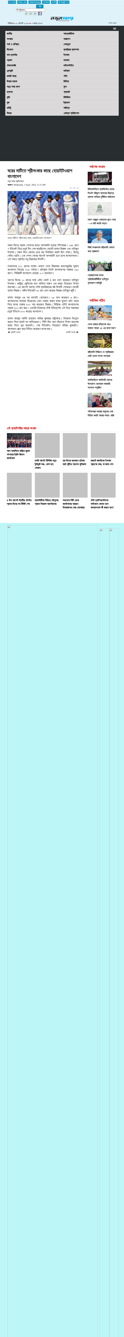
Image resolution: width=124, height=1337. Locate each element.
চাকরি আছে (11, 76)
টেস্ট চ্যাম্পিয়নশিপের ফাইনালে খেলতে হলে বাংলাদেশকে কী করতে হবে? (102, 504)
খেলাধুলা (67, 44)
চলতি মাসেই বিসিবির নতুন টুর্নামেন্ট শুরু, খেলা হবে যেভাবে (45, 464)
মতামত (66, 60)
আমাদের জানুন (34, 2)
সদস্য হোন (22, 2)
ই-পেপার (12, 2)
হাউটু (9, 107)
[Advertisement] (62, 138)
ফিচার (9, 113)
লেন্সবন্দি (10, 70)
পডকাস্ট (46, 2)
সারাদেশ (67, 38)
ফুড (65, 86)
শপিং (65, 76)
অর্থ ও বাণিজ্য (13, 44)
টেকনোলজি (11, 65)
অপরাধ (10, 38)
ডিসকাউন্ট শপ (64, 2)
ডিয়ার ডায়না (12, 81)
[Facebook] (36, 15)
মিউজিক (67, 97)
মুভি (8, 97)
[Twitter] (31, 15)
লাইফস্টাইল (69, 65)
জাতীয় (9, 33)
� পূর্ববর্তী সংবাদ (14, 332)
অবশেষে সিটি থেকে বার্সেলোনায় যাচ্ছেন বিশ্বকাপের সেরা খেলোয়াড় (74, 504)
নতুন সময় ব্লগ (13, 86)
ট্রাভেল (67, 102)
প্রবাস (9, 60)
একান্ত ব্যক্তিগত (71, 113)
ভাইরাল (67, 70)
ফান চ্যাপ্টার (12, 54)
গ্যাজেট (67, 91)
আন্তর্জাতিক (69, 33)
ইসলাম (66, 54)
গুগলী (54, 2)
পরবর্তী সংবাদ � (72, 332)
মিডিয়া (66, 81)
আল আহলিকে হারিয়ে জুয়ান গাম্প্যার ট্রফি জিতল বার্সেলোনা (18, 454)
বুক (8, 102)
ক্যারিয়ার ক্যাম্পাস (71, 49)
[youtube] (27, 15)
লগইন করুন (112, 23)
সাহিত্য (67, 107)
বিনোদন (10, 49)
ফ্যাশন (10, 91)
